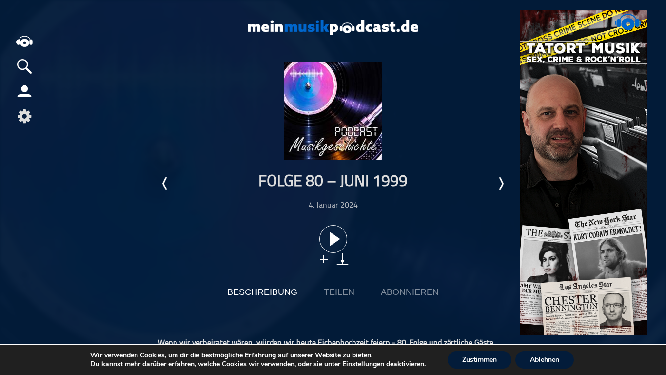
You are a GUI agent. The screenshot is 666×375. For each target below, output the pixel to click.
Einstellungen (363, 364)
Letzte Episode (165, 183)
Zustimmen (479, 359)
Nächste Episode (500, 183)
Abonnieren (410, 292)
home (24, 41)
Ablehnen (544, 359)
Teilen (339, 292)
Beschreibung (262, 292)
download (342, 259)
